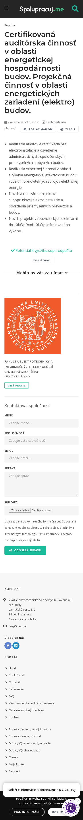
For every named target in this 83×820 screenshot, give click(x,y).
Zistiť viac (41, 260)
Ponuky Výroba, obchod (25, 736)
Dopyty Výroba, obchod (24, 750)
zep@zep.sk (18, 626)
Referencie (16, 689)
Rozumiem (60, 812)
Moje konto (16, 764)
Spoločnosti (17, 675)
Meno (8, 415)
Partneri (14, 771)
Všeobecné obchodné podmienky (31, 703)
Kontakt (14, 717)
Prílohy (10, 502)
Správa (9, 468)
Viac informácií (27, 812)
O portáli (14, 682)
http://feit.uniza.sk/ (17, 376)
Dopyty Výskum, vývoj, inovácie (30, 743)
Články (13, 757)
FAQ (11, 696)
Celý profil (16, 385)
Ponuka (9, 25)
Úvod (12, 668)
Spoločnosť (14, 433)
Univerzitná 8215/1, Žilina (21, 372)
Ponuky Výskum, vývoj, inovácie (30, 729)
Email (8, 451)
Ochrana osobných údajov (26, 710)
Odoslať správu (27, 550)
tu (38, 540)
